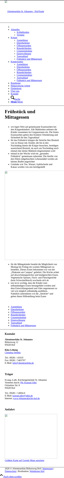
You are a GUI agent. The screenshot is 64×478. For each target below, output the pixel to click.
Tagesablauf (16, 323)
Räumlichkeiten (18, 315)
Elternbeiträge (17, 309)
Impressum (48, 468)
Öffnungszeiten (18, 312)
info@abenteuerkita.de (23, 363)
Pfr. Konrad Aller (28, 382)
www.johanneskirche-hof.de (26, 398)
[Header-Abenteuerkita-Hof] (24, 11)
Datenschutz (10, 471)
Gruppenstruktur (18, 317)
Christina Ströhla (13, 352)
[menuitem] (35, 26)
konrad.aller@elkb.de (23, 395)
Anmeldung (16, 306)
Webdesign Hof (37, 471)
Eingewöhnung (18, 320)
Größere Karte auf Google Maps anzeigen (24, 460)
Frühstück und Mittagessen (23, 325)
